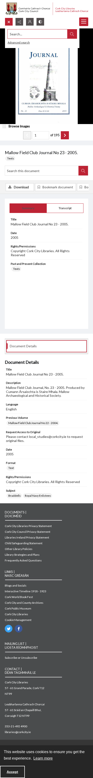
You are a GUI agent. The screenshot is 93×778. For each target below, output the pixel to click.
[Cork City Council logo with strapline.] (46, 8)
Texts (10, 158)
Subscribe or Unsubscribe (21, 657)
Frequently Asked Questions (23, 560)
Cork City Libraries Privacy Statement (28, 526)
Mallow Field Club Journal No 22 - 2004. (33, 423)
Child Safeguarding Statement (23, 543)
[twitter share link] (8, 628)
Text (11, 468)
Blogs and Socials (15, 585)
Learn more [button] (43, 758)
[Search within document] (83, 170)
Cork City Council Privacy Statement (27, 531)
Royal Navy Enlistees (38, 495)
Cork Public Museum (18, 608)
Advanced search (19, 42)
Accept (12, 772)
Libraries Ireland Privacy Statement (27, 537)
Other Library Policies (18, 549)
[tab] (28, 208)
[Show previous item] (27, 135)
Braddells (14, 495)
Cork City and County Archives (24, 602)
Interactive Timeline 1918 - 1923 (25, 591)
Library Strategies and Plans (22, 554)
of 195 (55, 135)
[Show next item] (65, 135)
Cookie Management (18, 620)
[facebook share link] (18, 628)
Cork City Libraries (16, 614)
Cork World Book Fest (19, 597)
